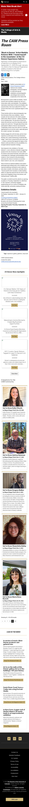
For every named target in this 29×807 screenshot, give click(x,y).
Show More (15, 373)
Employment (14, 773)
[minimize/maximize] (26, 15)
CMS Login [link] (14, 799)
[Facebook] (9, 740)
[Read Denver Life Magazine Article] (14, 695)
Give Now (14, 776)
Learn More (5, 25)
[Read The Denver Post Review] (14, 674)
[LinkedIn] (20, 740)
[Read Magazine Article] (14, 718)
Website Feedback (14, 755)
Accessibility (14, 767)
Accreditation (14, 770)
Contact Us (14, 752)
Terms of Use (14, 764)
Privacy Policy (14, 761)
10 (15, 621)
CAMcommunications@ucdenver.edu (11, 261)
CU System (14, 758)
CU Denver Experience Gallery (9, 197)
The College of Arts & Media (10, 31)
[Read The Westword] (14, 651)
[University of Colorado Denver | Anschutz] (5, 2)
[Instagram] (14, 740)
